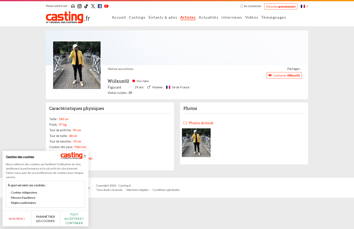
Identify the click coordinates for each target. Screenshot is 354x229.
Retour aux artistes (121, 69)
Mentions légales (138, 189)
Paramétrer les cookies (45, 219)
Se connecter (252, 6)
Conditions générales (166, 189)
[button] (304, 6)
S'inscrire (281, 6)
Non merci (17, 218)
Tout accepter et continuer (74, 219)
